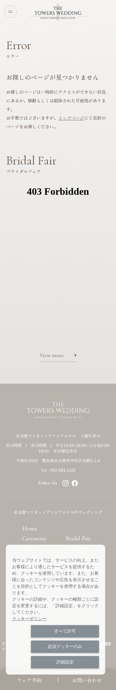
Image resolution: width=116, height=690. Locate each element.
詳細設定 (65, 661)
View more (52, 355)
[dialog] (55, 610)
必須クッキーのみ (65, 646)
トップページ (71, 118)
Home (29, 528)
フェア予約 (29, 680)
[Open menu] (10, 12)
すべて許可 (65, 630)
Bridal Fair (78, 538)
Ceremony (34, 538)
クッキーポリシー (29, 618)
